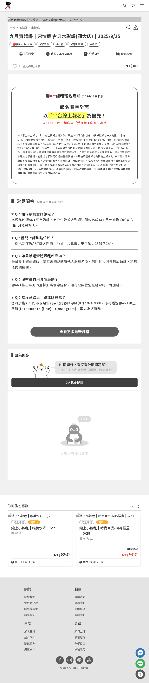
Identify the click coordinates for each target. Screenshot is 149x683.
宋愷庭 (35, 28)
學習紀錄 (79, 637)
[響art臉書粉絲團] (140, 653)
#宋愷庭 (44, 44)
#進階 (93, 44)
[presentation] (133, 505)
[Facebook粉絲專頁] (60, 660)
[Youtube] (89, 660)
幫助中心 (79, 615)
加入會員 (29, 631)
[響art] (8, 5)
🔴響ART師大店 (22, 44)
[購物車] (133, 5)
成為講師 (29, 637)
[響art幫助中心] (140, 674)
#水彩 (23, 28)
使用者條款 (31, 603)
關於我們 (29, 597)
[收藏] (15, 65)
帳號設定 (79, 649)
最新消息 (79, 597)
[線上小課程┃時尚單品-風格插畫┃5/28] (105, 515)
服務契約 (29, 615)
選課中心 (79, 603)
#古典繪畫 (77, 44)
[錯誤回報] (135, 28)
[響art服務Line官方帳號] (140, 663)
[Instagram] (70, 660)
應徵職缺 (29, 643)
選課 (13, 28)
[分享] (128, 28)
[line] (79, 660)
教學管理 (79, 643)
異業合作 (29, 649)
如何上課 (79, 631)
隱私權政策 (31, 609)
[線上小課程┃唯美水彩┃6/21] (30, 515)
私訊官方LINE (58, 164)
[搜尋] (124, 5)
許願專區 (79, 609)
